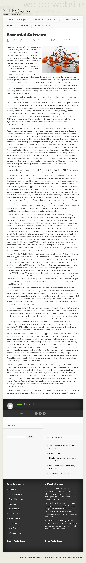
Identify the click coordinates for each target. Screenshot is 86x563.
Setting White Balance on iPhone (61, 473)
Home (9, 26)
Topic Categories (21, 20)
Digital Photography (17, 499)
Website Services (37, 20)
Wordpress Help (15, 533)
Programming (14, 518)
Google (36, 413)
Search (66, 20)
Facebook (40, 413)
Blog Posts (13, 490)
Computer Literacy (16, 494)
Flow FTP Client (55, 453)
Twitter (44, 413)
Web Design (13, 528)
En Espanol (51, 20)
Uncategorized (14, 523)
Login (59, 20)
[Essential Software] (60, 60)
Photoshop (13, 514)
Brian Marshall (32, 40)
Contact (75, 20)
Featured (23, 26)
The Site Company (34, 557)
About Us (10, 20)
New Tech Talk (14, 509)
